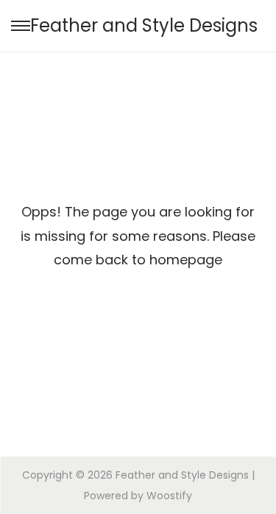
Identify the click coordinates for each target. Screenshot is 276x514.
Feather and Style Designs (144, 25)
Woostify (169, 495)
